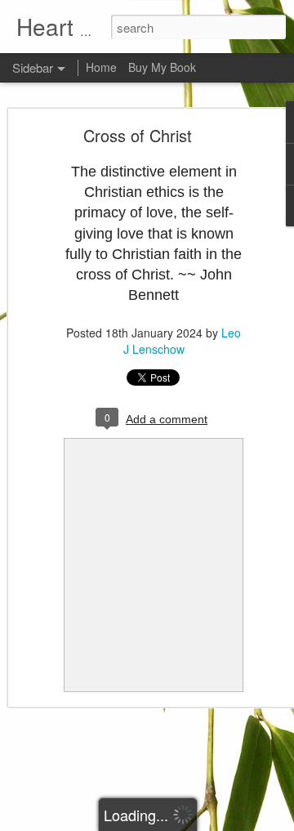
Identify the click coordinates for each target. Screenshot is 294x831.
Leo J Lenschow (182, 340)
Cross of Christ (137, 135)
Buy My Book (162, 67)
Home (101, 67)
